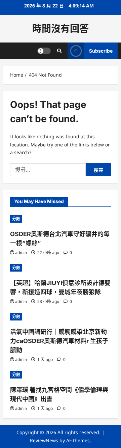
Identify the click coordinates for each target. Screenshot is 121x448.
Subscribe (101, 51)
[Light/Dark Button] (44, 51)
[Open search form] (59, 50)
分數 (16, 219)
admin (21, 252)
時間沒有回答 (60, 28)
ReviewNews (44, 440)
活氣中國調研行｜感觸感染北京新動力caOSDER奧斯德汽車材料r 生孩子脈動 (59, 341)
